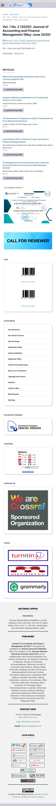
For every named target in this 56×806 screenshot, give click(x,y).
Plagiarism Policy (14, 359)
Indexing (11, 400)
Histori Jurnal (13, 394)
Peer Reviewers (14, 330)
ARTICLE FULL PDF (14, 90)
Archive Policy (13, 388)
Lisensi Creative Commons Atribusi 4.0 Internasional (30, 795)
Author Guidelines (15, 353)
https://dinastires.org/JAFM (28, 721)
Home (5, 14)
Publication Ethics (15, 347)
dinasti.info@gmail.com (31, 726)
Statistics (11, 382)
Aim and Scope (14, 341)
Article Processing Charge (18, 365)
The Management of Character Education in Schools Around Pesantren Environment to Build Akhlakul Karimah (26, 165)
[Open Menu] (2, 5)
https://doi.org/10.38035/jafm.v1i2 (21, 48)
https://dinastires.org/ (28, 717)
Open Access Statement (17, 371)
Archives (14, 14)
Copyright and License (17, 376)
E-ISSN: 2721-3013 (28, 282)
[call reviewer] (28, 248)
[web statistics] (28, 472)
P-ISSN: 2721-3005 (28, 306)
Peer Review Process (16, 335)
